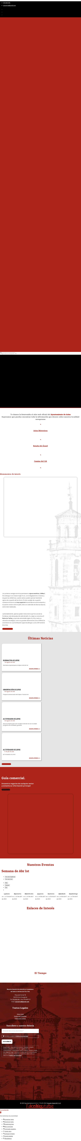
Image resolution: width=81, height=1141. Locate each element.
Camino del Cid (40, 461)
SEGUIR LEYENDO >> (34, 668)
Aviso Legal (20, 1014)
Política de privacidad (22, 1036)
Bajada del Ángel (40, 446)
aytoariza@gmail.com (9, 5)
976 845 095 (6, 3)
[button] (0, 1112)
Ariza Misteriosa (40, 431)
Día (6, 887)
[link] (15, 353)
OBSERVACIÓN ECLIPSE (12, 689)
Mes (6, 882)
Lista (8, 879)
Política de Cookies (20, 1018)
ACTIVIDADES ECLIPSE (11, 719)
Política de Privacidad (20, 1016)
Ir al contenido (4, 1110)
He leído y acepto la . (16, 1036)
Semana (7, 885)
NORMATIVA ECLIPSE (11, 660)
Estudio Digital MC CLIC (54, 1103)
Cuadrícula (10, 876)
